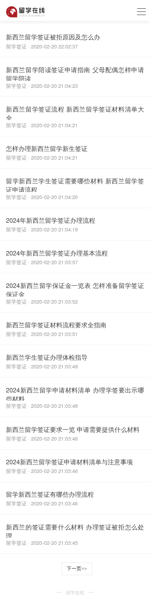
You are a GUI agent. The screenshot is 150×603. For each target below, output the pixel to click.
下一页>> (77, 568)
